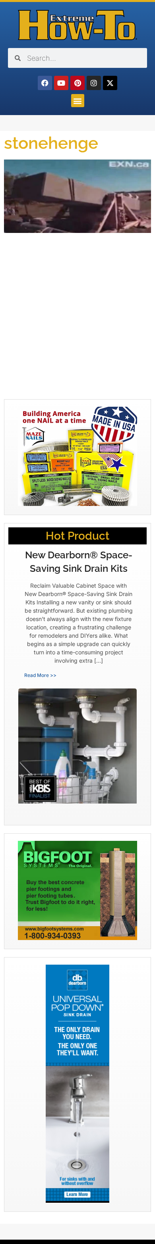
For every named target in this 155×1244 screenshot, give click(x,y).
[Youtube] (61, 83)
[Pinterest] (77, 83)
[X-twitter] (110, 83)
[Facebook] (45, 83)
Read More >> (40, 675)
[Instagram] (94, 83)
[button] (77, 100)
